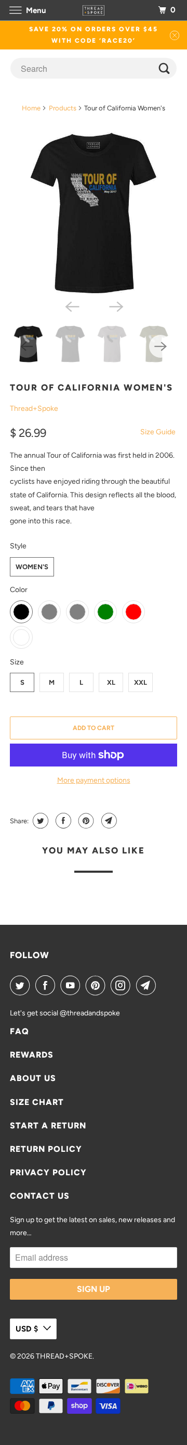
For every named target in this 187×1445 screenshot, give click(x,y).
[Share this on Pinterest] (85, 820)
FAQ (19, 1031)
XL (111, 682)
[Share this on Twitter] (39, 820)
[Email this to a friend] (108, 820)
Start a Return (48, 1125)
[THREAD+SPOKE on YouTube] (72, 985)
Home (31, 108)
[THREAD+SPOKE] (93, 10)
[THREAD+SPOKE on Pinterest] (98, 985)
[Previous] (71, 305)
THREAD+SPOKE (64, 1356)
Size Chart (37, 1102)
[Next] (115, 305)
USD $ (27, 1329)
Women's (32, 567)
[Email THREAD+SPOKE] (148, 985)
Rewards (32, 1055)
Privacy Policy (48, 1172)
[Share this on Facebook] (62, 820)
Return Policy (46, 1149)
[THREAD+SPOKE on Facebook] (47, 985)
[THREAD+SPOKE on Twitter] (22, 985)
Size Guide (158, 432)
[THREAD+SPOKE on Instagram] (123, 985)
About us (33, 1078)
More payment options (93, 780)
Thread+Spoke (34, 408)
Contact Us (40, 1196)
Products (62, 108)
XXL (140, 682)
